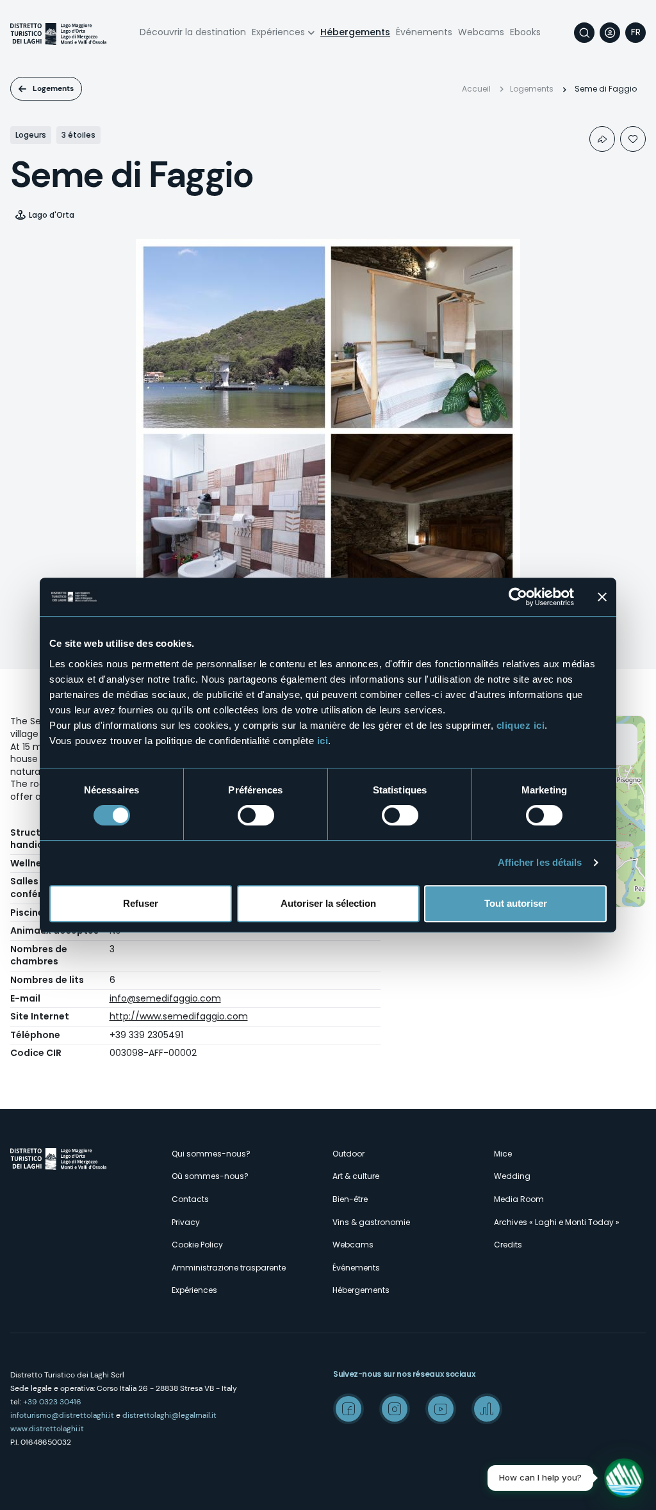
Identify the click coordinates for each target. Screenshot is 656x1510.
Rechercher (584, 32)
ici (323, 740)
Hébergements (355, 32)
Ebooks (525, 32)
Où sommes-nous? (210, 1176)
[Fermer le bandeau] (602, 596)
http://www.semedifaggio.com (179, 1016)
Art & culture (355, 1176)
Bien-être (350, 1199)
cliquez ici (520, 725)
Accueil (476, 88)
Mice (503, 1153)
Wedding (512, 1176)
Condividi (602, 139)
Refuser (140, 903)
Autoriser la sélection (328, 903)
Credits (508, 1244)
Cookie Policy (197, 1244)
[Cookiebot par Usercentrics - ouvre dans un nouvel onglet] (518, 596)
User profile (610, 32)
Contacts (190, 1199)
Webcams (481, 32)
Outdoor (348, 1153)
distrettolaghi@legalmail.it (169, 1415)
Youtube (440, 1408)
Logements (53, 88)
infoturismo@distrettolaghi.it (62, 1415)
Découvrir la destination (193, 32)
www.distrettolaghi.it (47, 1429)
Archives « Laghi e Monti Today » (556, 1222)
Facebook (348, 1408)
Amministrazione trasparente (229, 1267)
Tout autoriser (515, 903)
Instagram (394, 1408)
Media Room (519, 1199)
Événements (424, 32)
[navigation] (635, 32)
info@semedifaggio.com (165, 998)
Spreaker (487, 1408)
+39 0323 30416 (52, 1402)
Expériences (278, 32)
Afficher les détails (540, 862)
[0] (633, 139)
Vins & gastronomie (371, 1222)
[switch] (256, 815)
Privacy (186, 1222)
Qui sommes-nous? (211, 1153)
